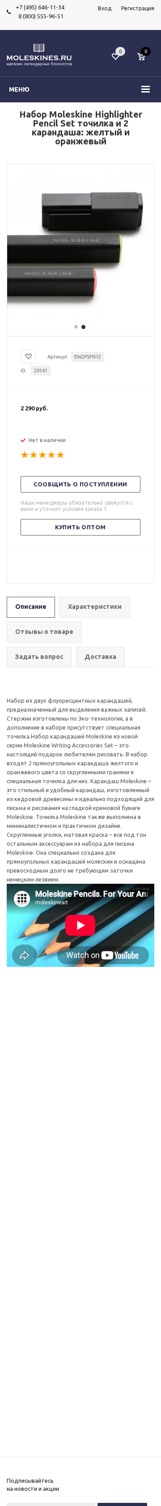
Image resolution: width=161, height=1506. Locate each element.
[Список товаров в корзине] (145, 61)
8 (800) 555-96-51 (40, 16)
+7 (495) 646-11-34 (40, 7)
